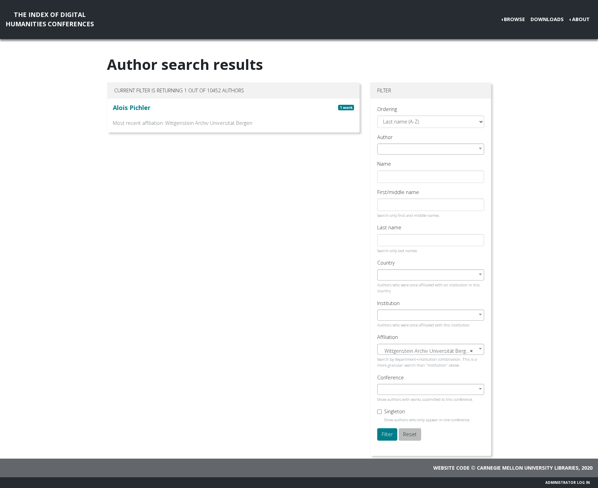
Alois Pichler (132, 107)
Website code (451, 467)
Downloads (547, 19)
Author (384, 137)
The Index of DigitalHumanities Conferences (50, 19)
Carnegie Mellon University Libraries (528, 467)
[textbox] (431, 351)
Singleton (394, 411)
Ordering (387, 109)
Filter (387, 434)
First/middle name (398, 192)
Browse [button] (514, 19)
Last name (389, 227)
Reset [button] (410, 434)
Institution (388, 303)
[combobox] (430, 149)
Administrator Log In (567, 482)
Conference (390, 377)
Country (386, 262)
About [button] (581, 19)
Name (384, 163)
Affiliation (387, 337)
